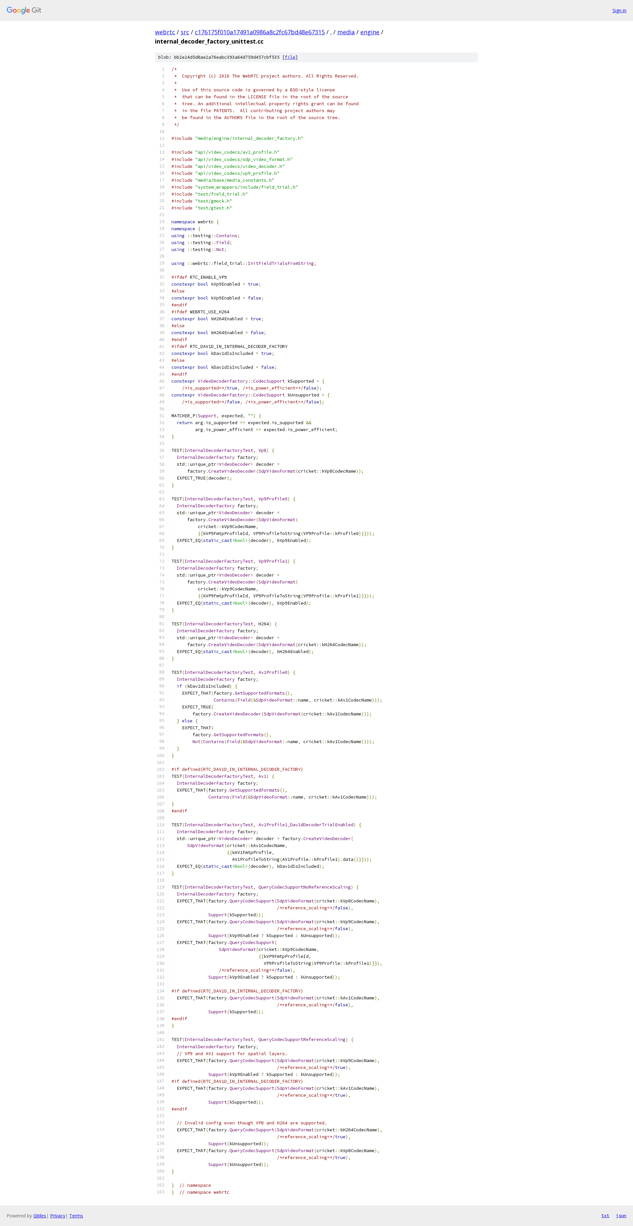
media (346, 32)
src (185, 32)
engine (369, 32)
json (621, 1215)
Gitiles (39, 1215)
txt (605, 1215)
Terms (76, 1215)
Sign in (619, 10)
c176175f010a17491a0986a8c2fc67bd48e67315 (260, 32)
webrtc (165, 32)
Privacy (57, 1215)
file (290, 57)
